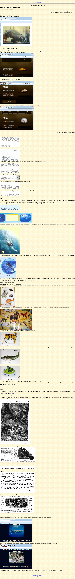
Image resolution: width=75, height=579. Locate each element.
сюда (13, 393)
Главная (13, 573)
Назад (36, 576)
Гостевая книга (47, 573)
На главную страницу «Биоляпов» (37, 2)
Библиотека (23, 573)
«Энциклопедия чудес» (30, 135)
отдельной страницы (14, 9)
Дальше (38, 576)
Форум (37, 573)
